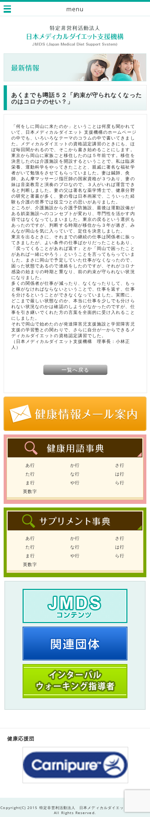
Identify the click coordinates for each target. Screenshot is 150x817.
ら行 (120, 483)
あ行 (30, 465)
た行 (30, 474)
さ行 (120, 465)
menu (75, 9)
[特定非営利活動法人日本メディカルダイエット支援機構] (75, 35)
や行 (75, 483)
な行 (75, 474)
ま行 (30, 483)
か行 (75, 465)
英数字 (30, 491)
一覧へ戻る (75, 369)
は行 (120, 474)
